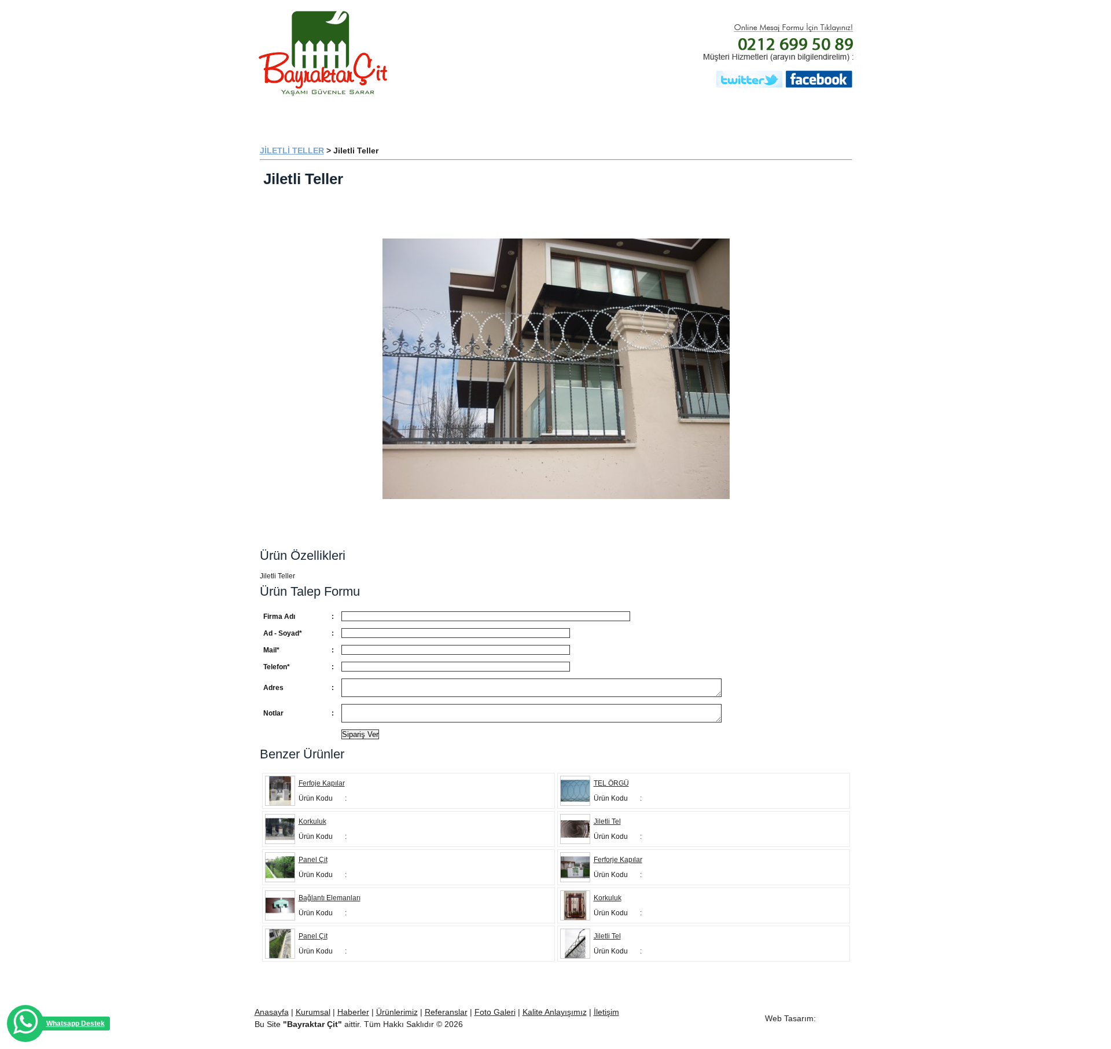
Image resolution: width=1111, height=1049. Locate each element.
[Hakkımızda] (388, 115)
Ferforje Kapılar (618, 860)
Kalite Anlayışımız (555, 1012)
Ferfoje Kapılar (322, 783)
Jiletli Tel (607, 821)
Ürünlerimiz (397, 1012)
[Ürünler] (475, 115)
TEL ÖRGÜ (611, 783)
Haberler (353, 1012)
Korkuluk (312, 821)
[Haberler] (648, 115)
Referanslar (446, 1012)
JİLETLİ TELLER (292, 150)
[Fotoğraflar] (735, 115)
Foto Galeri (495, 1012)
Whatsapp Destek (75, 1023)
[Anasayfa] (301, 115)
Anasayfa (272, 1012)
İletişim (606, 1012)
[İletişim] (816, 115)
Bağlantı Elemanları (329, 898)
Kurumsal (313, 1012)
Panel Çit (313, 860)
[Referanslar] (561, 115)
